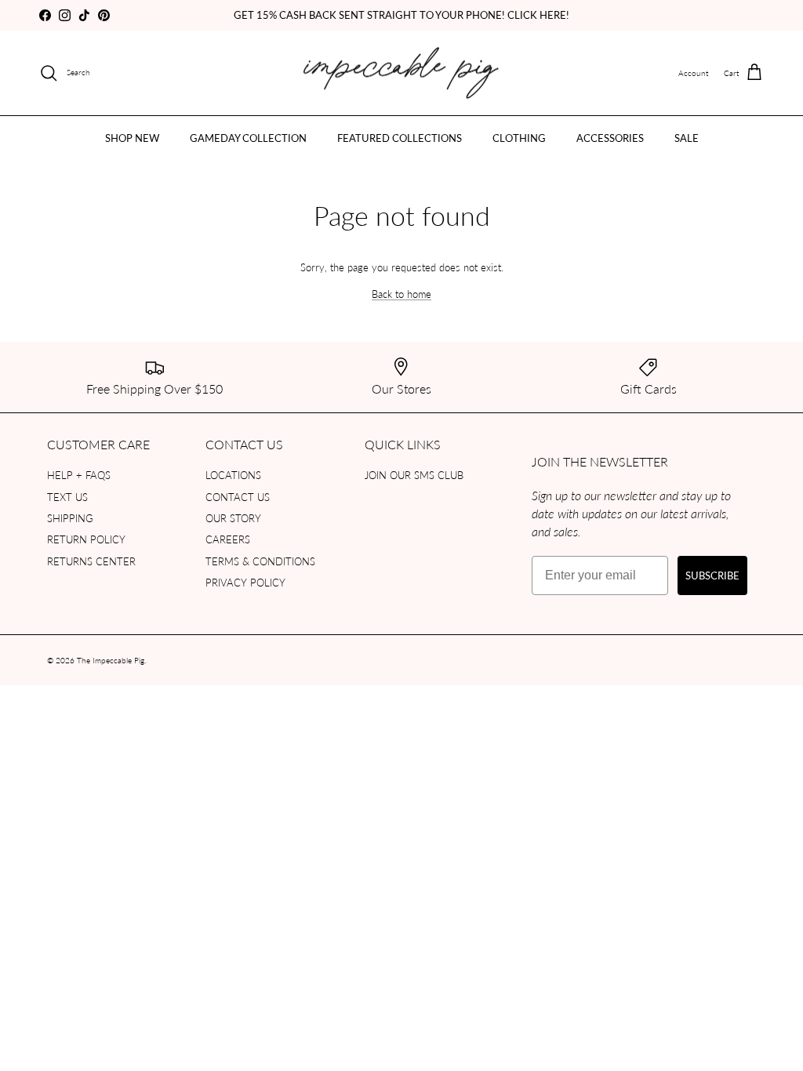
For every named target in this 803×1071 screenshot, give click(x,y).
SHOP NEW (132, 137)
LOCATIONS (233, 474)
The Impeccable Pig (110, 660)
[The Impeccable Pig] (402, 73)
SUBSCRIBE (712, 575)
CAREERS (227, 539)
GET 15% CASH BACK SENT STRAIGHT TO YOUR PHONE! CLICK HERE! (401, 14)
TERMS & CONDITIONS (260, 561)
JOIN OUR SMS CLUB (414, 474)
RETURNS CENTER (91, 561)
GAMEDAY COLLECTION (248, 137)
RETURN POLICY (86, 539)
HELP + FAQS (79, 474)
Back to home (401, 293)
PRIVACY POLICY (245, 582)
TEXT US (67, 496)
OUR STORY (233, 517)
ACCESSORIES (610, 137)
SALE (686, 137)
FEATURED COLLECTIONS (399, 137)
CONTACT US (237, 496)
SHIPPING (70, 517)
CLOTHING (519, 137)
